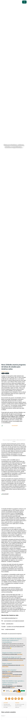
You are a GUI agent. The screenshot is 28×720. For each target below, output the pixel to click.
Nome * (3, 715)
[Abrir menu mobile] (17, 2)
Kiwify (13, 687)
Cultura (3, 373)
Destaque (7, 373)
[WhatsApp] (19, 699)
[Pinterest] (15, 699)
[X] (9, 699)
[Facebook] (6, 699)
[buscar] (24, 2)
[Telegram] (22, 699)
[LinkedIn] (12, 699)
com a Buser (19, 654)
